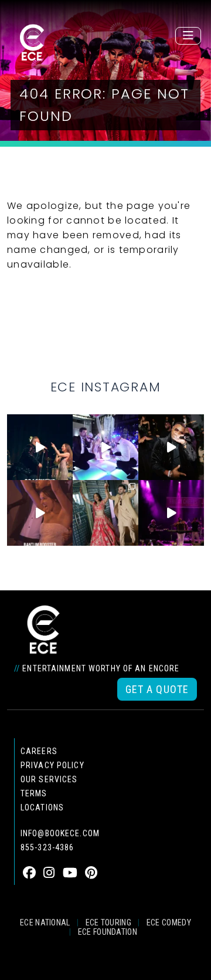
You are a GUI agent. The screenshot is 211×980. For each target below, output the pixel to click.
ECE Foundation (107, 932)
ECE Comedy (169, 922)
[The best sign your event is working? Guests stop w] (105, 447)
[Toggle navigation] (188, 36)
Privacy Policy (52, 765)
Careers (39, 751)
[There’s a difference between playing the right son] (40, 513)
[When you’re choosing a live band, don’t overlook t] (40, 447)
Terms (34, 793)
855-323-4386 (47, 847)
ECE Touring (108, 922)
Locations (42, 807)
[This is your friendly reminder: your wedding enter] (105, 513)
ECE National (45, 922)
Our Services (49, 779)
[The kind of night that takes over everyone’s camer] (171, 447)
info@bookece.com (60, 833)
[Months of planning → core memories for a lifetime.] (171, 513)
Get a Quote (157, 689)
